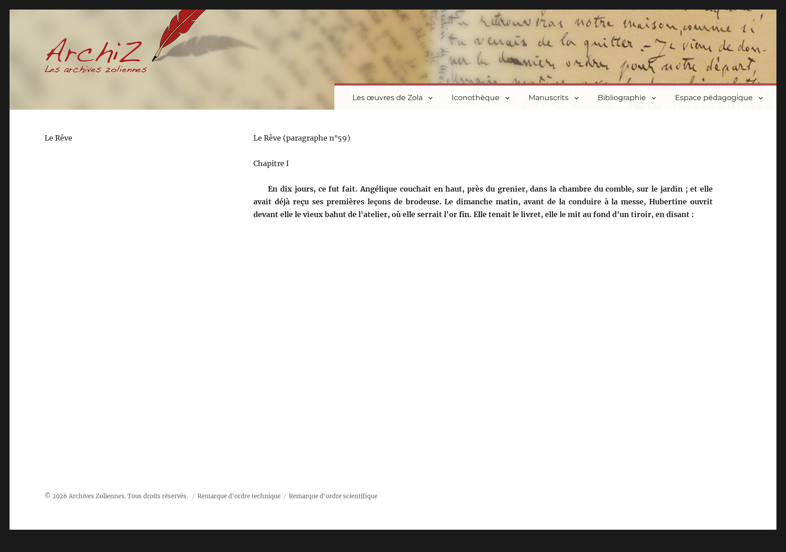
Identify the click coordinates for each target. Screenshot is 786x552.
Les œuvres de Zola (388, 97)
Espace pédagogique (714, 97)
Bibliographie (622, 97)
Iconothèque (475, 97)
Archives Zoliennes (97, 496)
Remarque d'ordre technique (239, 496)
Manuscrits (549, 97)
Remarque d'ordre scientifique (333, 496)
